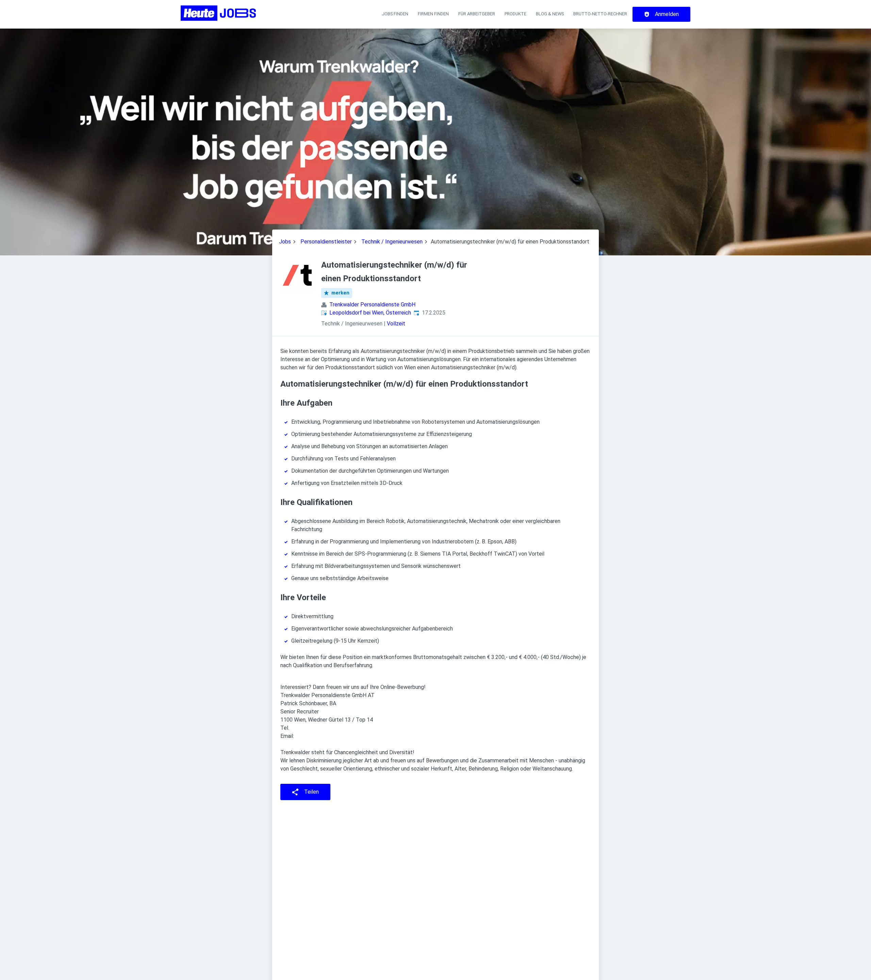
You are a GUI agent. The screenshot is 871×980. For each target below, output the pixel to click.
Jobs (285, 241)
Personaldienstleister (326, 241)
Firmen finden (433, 13)
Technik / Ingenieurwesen (392, 241)
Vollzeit (396, 323)
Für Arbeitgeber (476, 13)
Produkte (515, 13)
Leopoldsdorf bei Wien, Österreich (370, 312)
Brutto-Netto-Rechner (600, 13)
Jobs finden (395, 13)
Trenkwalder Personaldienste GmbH (372, 304)
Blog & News (550, 13)
